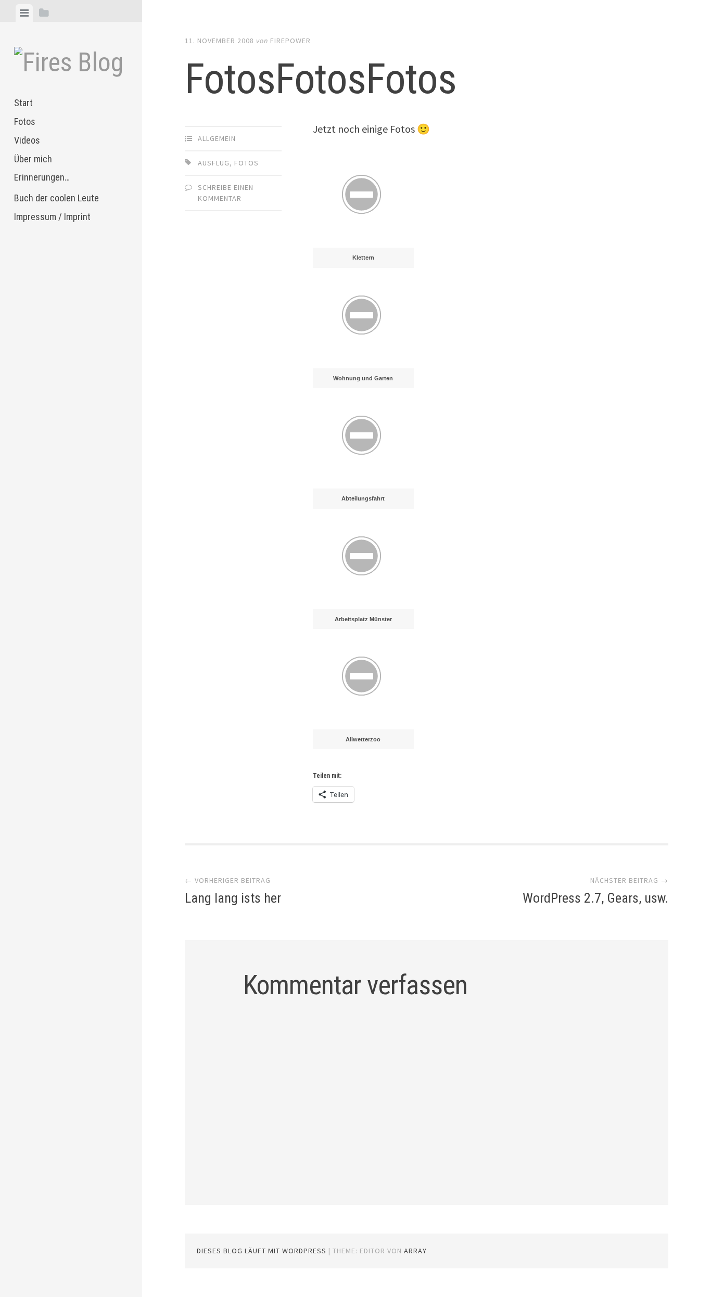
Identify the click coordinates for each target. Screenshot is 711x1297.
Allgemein (217, 138)
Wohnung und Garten (363, 378)
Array (415, 1250)
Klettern (363, 257)
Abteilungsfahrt (363, 498)
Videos (27, 140)
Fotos (24, 121)
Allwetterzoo (363, 739)
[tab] (24, 13)
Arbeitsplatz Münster (363, 619)
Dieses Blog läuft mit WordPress (261, 1250)
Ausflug (214, 163)
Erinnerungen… (42, 177)
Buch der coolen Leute (56, 197)
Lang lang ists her (233, 898)
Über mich (33, 158)
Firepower (290, 40)
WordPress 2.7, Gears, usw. (595, 898)
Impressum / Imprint (52, 216)
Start (23, 102)
